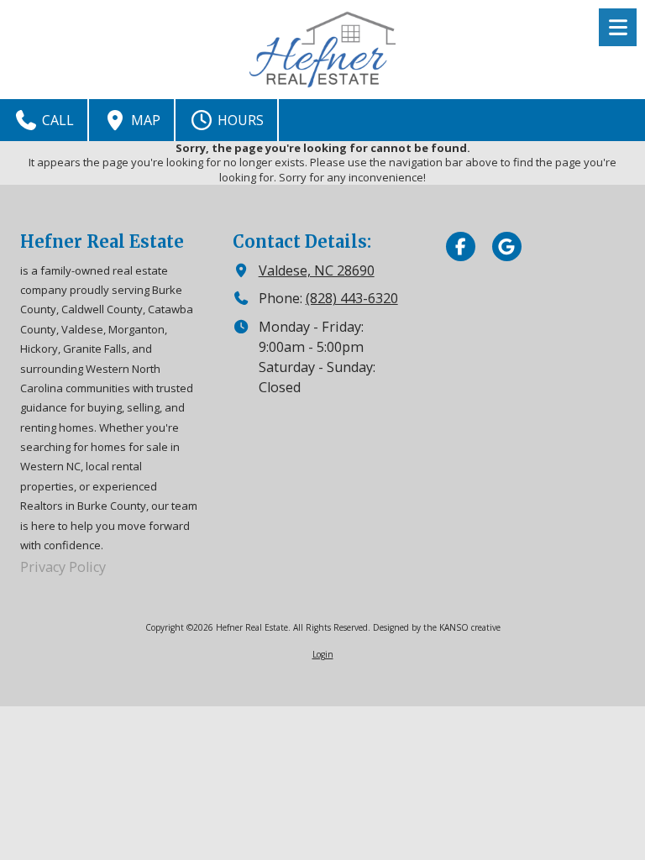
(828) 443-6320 (352, 298)
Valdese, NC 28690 (317, 270)
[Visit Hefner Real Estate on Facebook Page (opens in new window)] (460, 246)
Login (322, 654)
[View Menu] (618, 27)
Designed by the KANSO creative (437, 627)
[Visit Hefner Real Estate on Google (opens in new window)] (507, 246)
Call (56, 120)
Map (144, 120)
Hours (239, 120)
